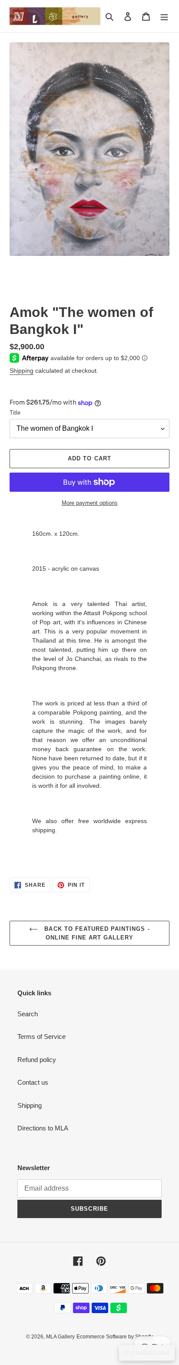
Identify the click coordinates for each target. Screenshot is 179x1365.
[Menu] (164, 16)
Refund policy (36, 1059)
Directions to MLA (42, 1128)
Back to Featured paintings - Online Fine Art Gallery (95, 933)
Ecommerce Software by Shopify (114, 1337)
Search (27, 1014)
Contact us (32, 1082)
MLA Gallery (60, 1337)
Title (15, 412)
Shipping (21, 370)
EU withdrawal (146, 1352)
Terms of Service (41, 1036)
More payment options (90, 503)
